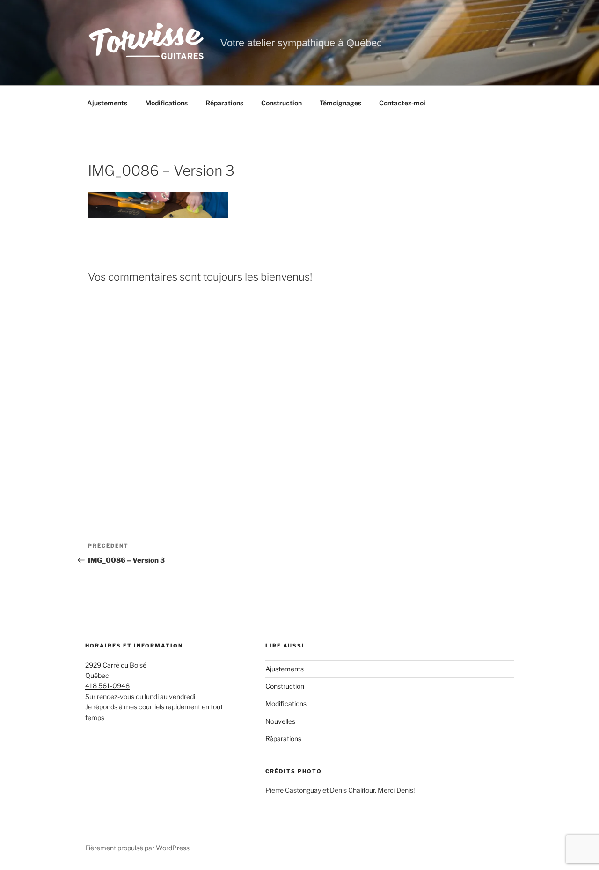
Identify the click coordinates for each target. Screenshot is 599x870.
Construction (281, 103)
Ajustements (107, 103)
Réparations (224, 103)
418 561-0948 (107, 686)
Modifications (166, 103)
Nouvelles (280, 721)
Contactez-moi (402, 103)
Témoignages (340, 103)
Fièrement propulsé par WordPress (137, 848)
